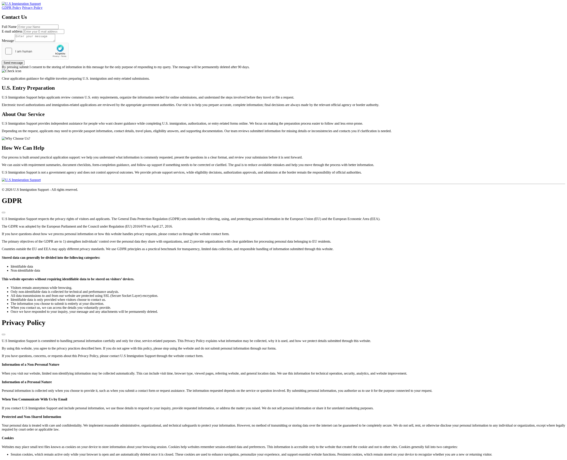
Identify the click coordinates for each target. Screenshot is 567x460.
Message (8, 41)
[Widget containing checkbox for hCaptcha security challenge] (35, 51)
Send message (13, 62)
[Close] (3, 212)
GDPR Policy (11, 8)
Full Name (9, 27)
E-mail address (12, 31)
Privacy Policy (32, 8)
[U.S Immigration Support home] (21, 4)
